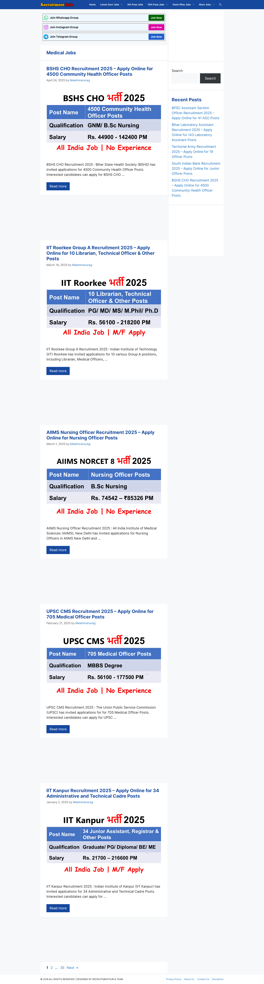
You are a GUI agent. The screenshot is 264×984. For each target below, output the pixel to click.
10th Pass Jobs (156, 4)
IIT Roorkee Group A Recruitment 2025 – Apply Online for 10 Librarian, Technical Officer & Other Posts (100, 253)
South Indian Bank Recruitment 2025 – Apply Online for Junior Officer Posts (196, 168)
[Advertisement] (103, 217)
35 (62, 968)
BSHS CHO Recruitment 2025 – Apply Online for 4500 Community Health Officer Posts (99, 71)
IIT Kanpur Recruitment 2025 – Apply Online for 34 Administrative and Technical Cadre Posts (102, 793)
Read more (58, 186)
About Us (189, 979)
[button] (220, 4)
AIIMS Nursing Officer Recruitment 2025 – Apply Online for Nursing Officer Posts (100, 435)
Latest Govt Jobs (109, 4)
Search (177, 71)
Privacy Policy (173, 979)
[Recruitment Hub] (56, 4)
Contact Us (203, 979)
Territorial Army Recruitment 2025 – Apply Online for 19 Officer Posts (194, 152)
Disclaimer (218, 979)
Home (92, 4)
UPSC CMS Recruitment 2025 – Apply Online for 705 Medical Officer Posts (100, 614)
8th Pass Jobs (135, 4)
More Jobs (205, 4)
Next (73, 968)
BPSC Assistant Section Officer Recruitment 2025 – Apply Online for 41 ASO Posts (195, 113)
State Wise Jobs (182, 4)
